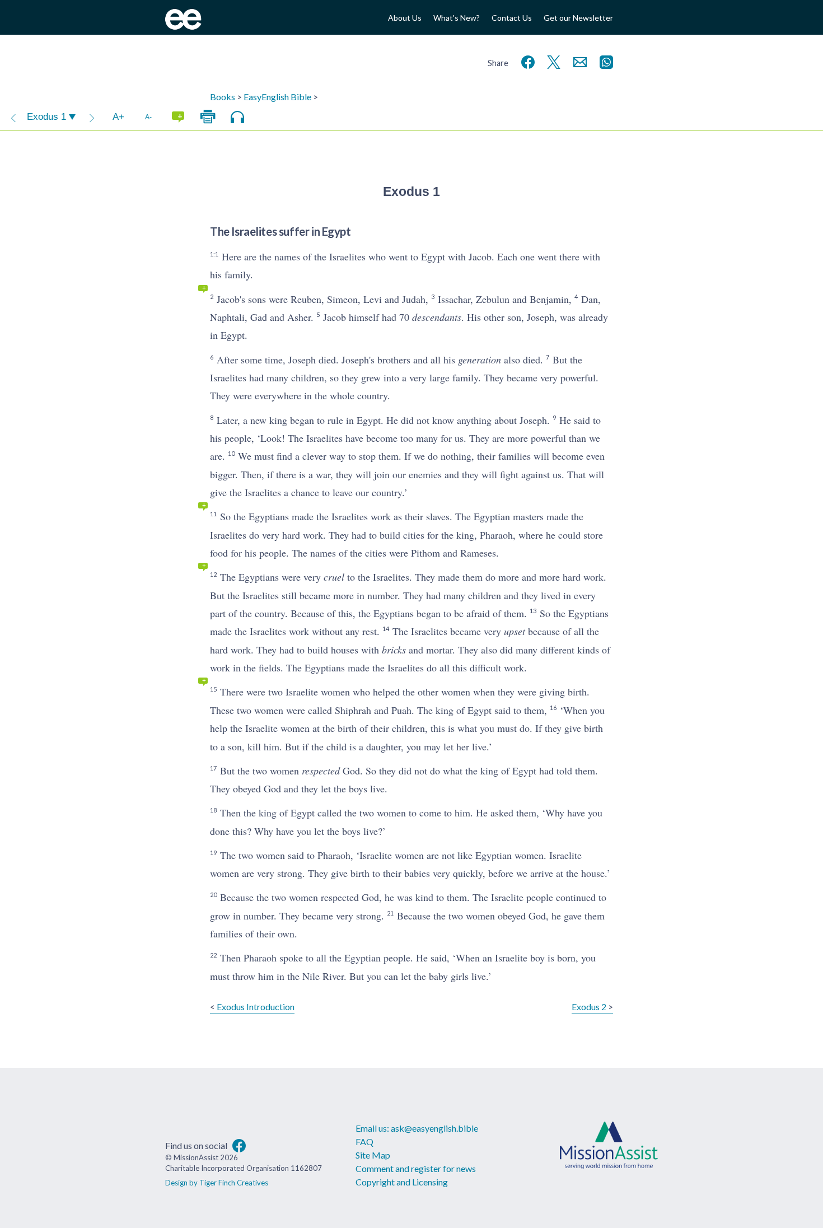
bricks (394, 649)
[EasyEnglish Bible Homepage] (183, 26)
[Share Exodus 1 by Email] (578, 60)
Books (222, 96)
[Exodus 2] (91, 117)
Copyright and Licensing (402, 1181)
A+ (118, 116)
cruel (334, 576)
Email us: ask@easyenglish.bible (417, 1128)
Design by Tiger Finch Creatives (216, 1182)
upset (514, 631)
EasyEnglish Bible (277, 96)
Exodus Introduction (255, 1006)
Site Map (373, 1155)
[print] (207, 117)
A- (148, 116)
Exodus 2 (589, 1006)
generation (479, 359)
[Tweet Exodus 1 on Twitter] (551, 60)
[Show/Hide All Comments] (178, 117)
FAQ (364, 1141)
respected (321, 770)
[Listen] (237, 117)
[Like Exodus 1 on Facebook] (526, 60)
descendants (436, 317)
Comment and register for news (416, 1168)
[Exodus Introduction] (13, 117)
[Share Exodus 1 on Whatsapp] (604, 60)
